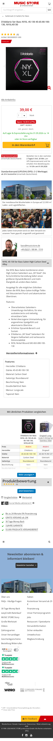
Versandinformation (36, 626)
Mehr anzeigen (26, 474)
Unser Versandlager (10, 634)
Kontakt (15, 724)
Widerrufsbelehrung (43, 724)
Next (48, 66)
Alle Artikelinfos (8, 99)
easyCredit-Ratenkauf (11, 613)
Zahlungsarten (8, 630)
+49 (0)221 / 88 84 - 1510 (32, 249)
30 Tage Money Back (10, 608)
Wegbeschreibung (35, 639)
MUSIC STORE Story (10, 617)
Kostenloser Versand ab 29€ (39, 603)
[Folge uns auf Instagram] (26, 735)
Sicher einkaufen (35, 630)
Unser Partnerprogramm (39, 613)
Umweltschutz (33, 634)
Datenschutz (31, 724)
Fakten (30, 597)
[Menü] (18, 647)
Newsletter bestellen (25, 565)
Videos (4, 626)
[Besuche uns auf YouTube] (31, 735)
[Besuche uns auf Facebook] (22, 735)
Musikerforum (7, 724)
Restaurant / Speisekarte (38, 621)
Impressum (22, 724)
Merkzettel (27, 497)
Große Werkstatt (9, 621)
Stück (32, 115)
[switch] (16, 650)
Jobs (29, 617)
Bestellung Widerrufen (11, 643)
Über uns (5, 597)
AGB (26, 726)
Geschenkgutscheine (11, 639)
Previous (5, 66)
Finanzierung (33, 608)
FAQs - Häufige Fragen (11, 601)
